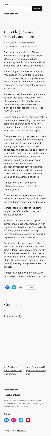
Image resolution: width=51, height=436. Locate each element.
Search (7, 4)
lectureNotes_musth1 (15, 46)
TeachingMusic (11, 14)
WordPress (21, 430)
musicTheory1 (31, 46)
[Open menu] (5, 19)
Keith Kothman (28, 43)
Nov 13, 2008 (10, 43)
